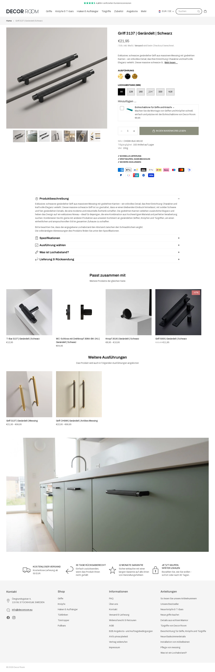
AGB (111, 626)
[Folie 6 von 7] (82, 136)
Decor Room (19, 667)
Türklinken (63, 615)
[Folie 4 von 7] (56, 136)
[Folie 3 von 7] (44, 136)
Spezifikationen (50, 238)
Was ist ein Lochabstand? (174, 653)
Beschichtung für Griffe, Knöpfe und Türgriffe (183, 631)
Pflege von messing (170, 647)
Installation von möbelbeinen (175, 642)
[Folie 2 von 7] (31, 136)
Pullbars (62, 626)
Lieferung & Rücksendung (57, 259)
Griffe (60, 599)
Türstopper (63, 620)
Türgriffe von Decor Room (174, 626)
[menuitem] (143, 11)
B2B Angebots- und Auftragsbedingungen (131, 631)
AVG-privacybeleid (118, 636)
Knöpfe (61, 604)
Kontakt (113, 609)
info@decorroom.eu (22, 610)
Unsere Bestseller (170, 604)
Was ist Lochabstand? (54, 252)
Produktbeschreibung (54, 198)
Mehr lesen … (171, 62)
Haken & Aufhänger (68, 609)
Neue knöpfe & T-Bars (172, 609)
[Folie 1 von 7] (19, 136)
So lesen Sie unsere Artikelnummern (179, 599)
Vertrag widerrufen (118, 642)
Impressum (114, 647)
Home (9, 21)
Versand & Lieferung (119, 615)
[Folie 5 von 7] (69, 136)
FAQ (111, 599)
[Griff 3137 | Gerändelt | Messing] (120, 76)
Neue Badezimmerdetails (173, 636)
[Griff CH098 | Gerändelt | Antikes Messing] (134, 76)
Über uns (113, 604)
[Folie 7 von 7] (94, 136)
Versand (139, 45)
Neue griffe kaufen (170, 615)
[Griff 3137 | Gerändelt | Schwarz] (127, 76)
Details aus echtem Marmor (174, 620)
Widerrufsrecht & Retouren (122, 620)
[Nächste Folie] (205, 318)
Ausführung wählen (53, 245)
